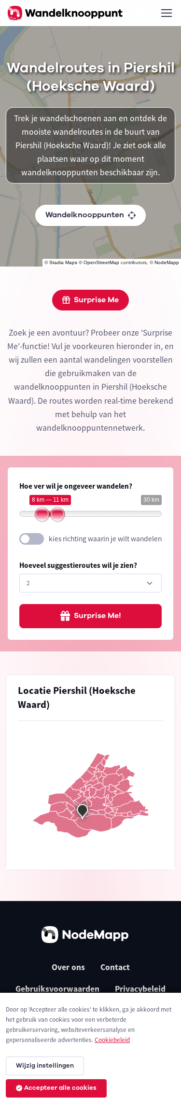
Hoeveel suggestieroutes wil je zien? (78, 565)
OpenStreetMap (101, 262)
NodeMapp (166, 262)
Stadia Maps (63, 262)
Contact (115, 967)
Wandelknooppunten (84, 215)
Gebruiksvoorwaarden (57, 989)
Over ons (68, 967)
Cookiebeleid (112, 1040)
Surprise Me (96, 300)
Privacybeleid (140, 989)
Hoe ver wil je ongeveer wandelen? (75, 486)
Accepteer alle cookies (60, 1088)
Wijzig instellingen (45, 1065)
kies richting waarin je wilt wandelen (105, 538)
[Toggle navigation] (166, 13)
